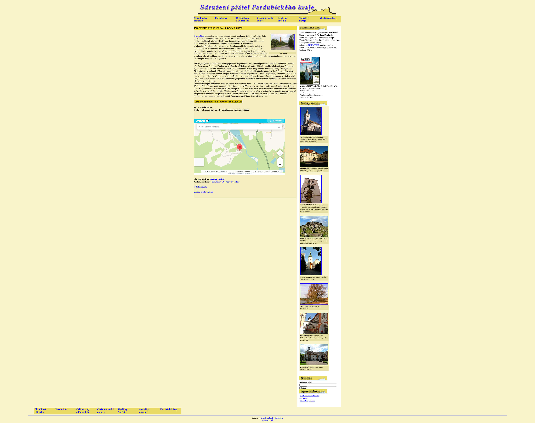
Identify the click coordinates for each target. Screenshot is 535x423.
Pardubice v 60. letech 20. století (225, 182)
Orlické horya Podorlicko (242, 19)
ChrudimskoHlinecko (200, 19)
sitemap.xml (267, 420)
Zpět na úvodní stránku (203, 192)
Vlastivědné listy (328, 18)
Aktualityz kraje (303, 19)
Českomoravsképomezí (265, 19)
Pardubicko (221, 18)
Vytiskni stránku (200, 187)
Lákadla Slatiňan (217, 179)
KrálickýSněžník (282, 19)
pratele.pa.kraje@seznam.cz (272, 418)
